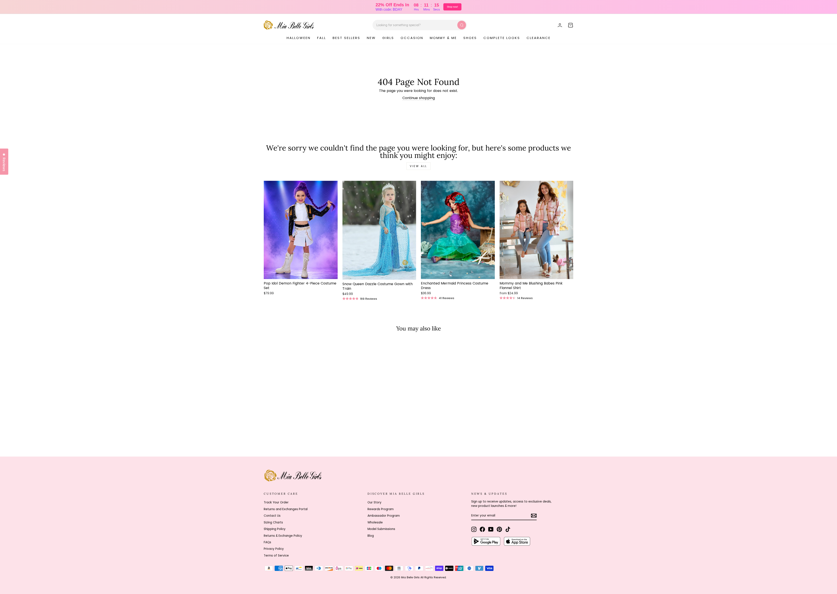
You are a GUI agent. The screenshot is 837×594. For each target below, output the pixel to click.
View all (418, 166)
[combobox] (420, 25)
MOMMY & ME (443, 38)
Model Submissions (381, 529)
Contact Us (272, 516)
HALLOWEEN (299, 38)
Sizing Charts (273, 522)
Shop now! (452, 6)
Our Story (374, 502)
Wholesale (375, 522)
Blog (370, 536)
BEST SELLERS (346, 38)
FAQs (267, 542)
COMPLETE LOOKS (501, 38)
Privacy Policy (274, 549)
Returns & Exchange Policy (283, 536)
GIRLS (388, 38)
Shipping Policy (275, 529)
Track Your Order (276, 502)
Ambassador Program (383, 516)
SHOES (470, 38)
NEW (371, 38)
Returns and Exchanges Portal (286, 509)
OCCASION (412, 38)
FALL (321, 38)
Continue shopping (418, 98)
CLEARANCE (539, 38)
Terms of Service (276, 555)
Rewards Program (380, 509)
